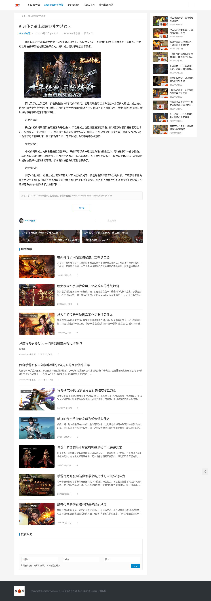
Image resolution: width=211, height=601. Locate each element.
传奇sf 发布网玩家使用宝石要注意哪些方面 (86, 390)
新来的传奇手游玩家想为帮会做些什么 (83, 419)
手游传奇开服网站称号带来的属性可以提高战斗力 (91, 476)
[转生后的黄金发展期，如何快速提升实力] (160, 29)
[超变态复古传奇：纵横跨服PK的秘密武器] (160, 126)
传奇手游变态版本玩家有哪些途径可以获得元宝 (89, 447)
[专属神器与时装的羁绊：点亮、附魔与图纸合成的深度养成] (160, 66)
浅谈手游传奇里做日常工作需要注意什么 (85, 315)
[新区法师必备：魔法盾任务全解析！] (160, 17)
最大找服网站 (106, 4)
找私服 (103, 591)
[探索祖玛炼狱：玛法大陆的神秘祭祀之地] (160, 78)
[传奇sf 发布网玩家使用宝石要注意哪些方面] (37, 399)
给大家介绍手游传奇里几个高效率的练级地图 (88, 286)
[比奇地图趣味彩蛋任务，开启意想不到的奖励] (160, 42)
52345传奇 (34, 4)
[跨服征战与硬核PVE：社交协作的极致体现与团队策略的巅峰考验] (160, 102)
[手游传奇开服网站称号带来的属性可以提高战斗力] (37, 485)
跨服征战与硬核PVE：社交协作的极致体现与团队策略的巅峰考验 (181, 105)
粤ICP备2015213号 (81, 591)
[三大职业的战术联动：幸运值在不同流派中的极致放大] (160, 54)
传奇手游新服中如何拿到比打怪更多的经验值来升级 (54, 365)
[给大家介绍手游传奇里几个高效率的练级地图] (37, 295)
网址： (108, 559)
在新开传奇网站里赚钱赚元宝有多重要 (83, 257)
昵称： (26, 559)
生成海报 (111, 220)
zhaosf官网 (73, 4)
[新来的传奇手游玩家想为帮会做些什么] (37, 428)
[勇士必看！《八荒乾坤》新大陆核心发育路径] (160, 114)
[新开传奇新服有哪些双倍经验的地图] (37, 514)
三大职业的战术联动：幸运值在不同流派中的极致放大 (181, 56)
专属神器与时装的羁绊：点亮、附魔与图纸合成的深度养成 (181, 68)
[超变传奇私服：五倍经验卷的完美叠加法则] (160, 90)
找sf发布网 (89, 4)
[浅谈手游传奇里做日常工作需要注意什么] (37, 324)
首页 (23, 16)
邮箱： (67, 559)
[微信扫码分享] (120, 220)
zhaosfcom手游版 (53, 4)
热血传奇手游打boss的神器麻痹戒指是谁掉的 (50, 343)
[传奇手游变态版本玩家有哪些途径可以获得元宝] (37, 456)
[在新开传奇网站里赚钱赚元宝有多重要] (37, 266)
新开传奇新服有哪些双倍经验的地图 (82, 505)
